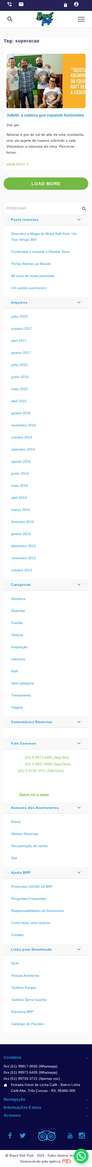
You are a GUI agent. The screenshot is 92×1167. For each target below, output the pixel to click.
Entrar (16, 822)
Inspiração (19, 647)
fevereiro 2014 (22, 522)
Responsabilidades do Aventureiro (37, 911)
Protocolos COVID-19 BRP (32, 886)
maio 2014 (19, 486)
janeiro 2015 (21, 413)
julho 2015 (19, 365)
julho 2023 (19, 316)
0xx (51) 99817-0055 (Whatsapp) (30, 1066)
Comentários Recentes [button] (32, 722)
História (17, 635)
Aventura (18, 599)
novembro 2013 (23, 558)
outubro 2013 (21, 570)
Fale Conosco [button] (23, 743)
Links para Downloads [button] (31, 949)
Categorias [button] (21, 585)
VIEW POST (15, 164)
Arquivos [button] (19, 302)
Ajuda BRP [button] (20, 872)
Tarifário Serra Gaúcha (29, 1000)
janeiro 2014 (21, 534)
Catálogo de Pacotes (27, 1024)
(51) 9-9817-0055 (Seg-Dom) (47, 764)
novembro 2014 (23, 425)
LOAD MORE (46, 183)
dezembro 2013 (23, 546)
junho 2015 (20, 377)
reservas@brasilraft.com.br (39, 777)
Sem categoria (22, 683)
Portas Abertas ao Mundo (31, 264)
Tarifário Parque (23, 988)
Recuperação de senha (29, 846)
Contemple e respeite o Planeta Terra (40, 252)
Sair (14, 858)
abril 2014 (19, 498)
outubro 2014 (21, 437)
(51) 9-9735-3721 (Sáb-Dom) (41, 771)
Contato (17, 935)
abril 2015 (19, 401)
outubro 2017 (21, 329)
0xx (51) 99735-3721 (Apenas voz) (32, 1078)
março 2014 (20, 510)
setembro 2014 (23, 449)
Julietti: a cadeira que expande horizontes (45, 115)
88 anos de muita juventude (32, 276)
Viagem (17, 707)
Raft (14, 671)
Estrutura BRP (22, 1012)
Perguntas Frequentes (28, 899)
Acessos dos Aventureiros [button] (35, 808)
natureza (18, 659)
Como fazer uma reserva (30, 923)
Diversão (18, 611)
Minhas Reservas (24, 834)
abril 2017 (19, 341)
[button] (81, 1156)
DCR (15, 963)
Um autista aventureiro (29, 288)
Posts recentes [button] (25, 220)
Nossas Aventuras (25, 975)
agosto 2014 (21, 461)
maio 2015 (19, 389)
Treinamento (21, 695)
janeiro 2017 (21, 353)
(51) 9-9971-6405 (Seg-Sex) (47, 757)
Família (17, 623)
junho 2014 (20, 473)
